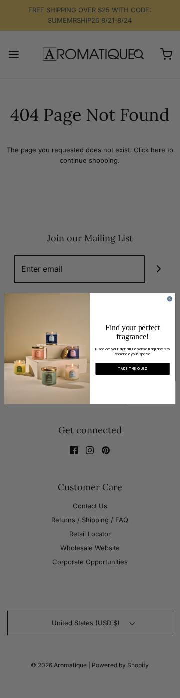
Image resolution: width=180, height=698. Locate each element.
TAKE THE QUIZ (132, 369)
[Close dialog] (170, 299)
